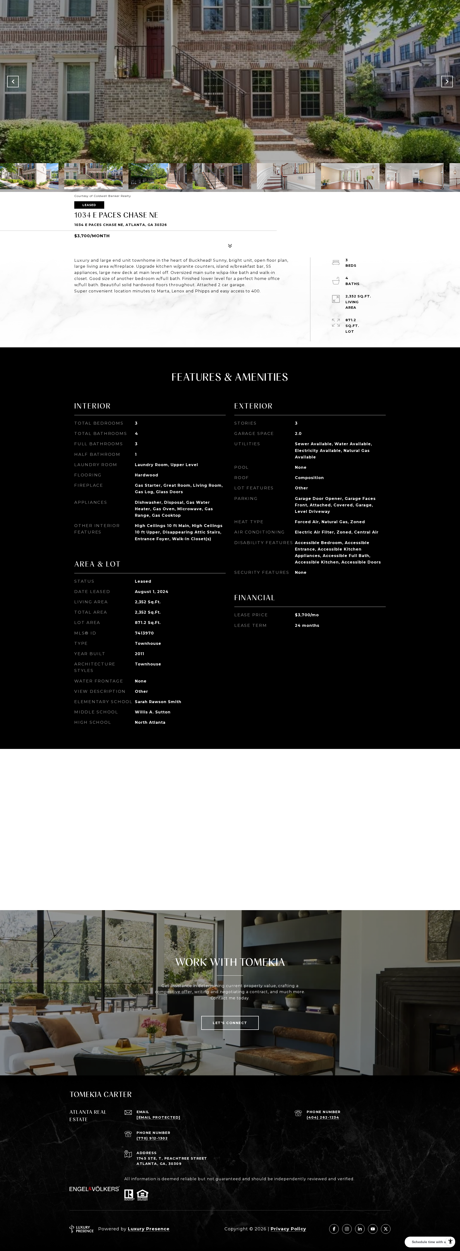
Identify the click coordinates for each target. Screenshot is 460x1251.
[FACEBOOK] (334, 1229)
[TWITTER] (386, 1229)
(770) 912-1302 (152, 1138)
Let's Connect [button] (230, 1023)
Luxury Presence (149, 1229)
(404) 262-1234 (323, 1117)
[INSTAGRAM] (347, 1229)
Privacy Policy (288, 1229)
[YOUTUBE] (373, 1229)
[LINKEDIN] (360, 1229)
